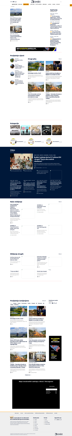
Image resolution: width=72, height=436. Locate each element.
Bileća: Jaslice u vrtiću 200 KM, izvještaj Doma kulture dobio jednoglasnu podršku (29, 184)
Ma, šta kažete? (20, 141)
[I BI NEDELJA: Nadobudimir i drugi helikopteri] (55, 208)
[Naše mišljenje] (25, 130)
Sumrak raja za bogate (42, 271)
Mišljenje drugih (36, 133)
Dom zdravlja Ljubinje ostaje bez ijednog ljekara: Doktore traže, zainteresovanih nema (37, 366)
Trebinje (11, 304)
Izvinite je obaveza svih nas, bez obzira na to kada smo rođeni (15, 259)
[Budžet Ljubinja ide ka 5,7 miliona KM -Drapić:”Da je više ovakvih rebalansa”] (21, 161)
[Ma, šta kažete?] (13, 141)
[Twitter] (12, 1)
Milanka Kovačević (40, 193)
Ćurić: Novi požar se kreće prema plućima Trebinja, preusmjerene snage (34, 95)
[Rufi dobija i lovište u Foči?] (12, 60)
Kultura (56, 180)
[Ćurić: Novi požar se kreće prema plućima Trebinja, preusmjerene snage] (12, 82)
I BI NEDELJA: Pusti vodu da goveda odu (41, 227)
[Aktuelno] (15, 130)
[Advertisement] (17, 92)
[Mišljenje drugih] (36, 130)
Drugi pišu (16, 64)
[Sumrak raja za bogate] (55, 274)
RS (36, 303)
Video (43, 133)
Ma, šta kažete (24, 303)
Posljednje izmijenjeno (19, 301)
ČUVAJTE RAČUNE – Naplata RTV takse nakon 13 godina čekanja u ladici (55, 33)
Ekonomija (12, 16)
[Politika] (57, 130)
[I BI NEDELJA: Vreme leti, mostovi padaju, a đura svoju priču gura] (28, 230)
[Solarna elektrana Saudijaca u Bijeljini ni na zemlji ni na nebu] (12, 66)
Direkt (30, 78)
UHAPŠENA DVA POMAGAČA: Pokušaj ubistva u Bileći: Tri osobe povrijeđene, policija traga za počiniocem (56, 26)
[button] (71, 5)
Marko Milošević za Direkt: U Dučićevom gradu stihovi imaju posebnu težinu (55, 183)
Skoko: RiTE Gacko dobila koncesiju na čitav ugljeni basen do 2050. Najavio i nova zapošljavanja (19, 74)
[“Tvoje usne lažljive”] (28, 274)
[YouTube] (13, 1)
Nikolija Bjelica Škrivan (38, 167)
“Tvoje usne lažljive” (14, 271)
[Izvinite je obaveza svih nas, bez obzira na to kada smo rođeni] (28, 260)
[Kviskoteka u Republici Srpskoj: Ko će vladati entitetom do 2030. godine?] (55, 261)
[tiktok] (16, 1)
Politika (55, 133)
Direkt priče (12, 33)
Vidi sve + (60, 58)
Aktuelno (52, 30)
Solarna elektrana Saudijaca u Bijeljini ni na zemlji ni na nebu (19, 67)
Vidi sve (43, 300)
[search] (58, 1)
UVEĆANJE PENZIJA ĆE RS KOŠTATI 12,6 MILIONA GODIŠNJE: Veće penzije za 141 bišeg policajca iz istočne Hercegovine (55, 42)
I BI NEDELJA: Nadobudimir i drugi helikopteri (41, 206)
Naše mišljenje (24, 133)
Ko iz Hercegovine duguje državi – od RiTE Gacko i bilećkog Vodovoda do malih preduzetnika (56, 18)
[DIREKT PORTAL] (36, 2)
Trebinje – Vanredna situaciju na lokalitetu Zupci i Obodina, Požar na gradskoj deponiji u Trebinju (53, 96)
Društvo (16, 33)
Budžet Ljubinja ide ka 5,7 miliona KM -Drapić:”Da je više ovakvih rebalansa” (47, 159)
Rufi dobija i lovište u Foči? (34, 73)
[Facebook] (10, 1)
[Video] (46, 130)
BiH (43, 303)
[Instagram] (14, 1)
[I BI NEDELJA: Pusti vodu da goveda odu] (55, 229)
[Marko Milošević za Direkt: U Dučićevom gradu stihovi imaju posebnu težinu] (56, 175)
